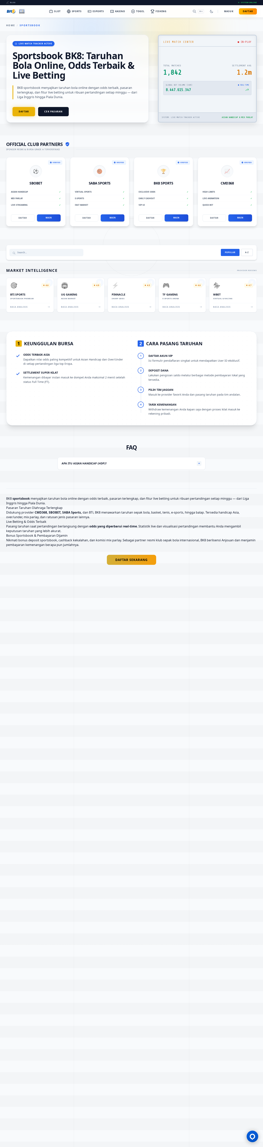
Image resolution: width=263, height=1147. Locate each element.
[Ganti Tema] (212, 11)
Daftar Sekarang (131, 560)
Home (10, 25)
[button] (252, 1136)
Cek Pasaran (53, 111)
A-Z (247, 252)
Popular (230, 252)
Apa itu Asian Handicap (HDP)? (131, 463)
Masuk (229, 11)
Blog (13, 2)
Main (49, 217)
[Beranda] (15, 11)
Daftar (248, 11)
